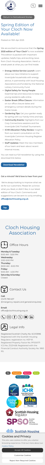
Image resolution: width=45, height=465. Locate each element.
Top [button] (5, 207)
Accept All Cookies (23, 450)
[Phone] (3, 317)
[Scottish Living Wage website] (14, 402)
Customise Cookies (22, 455)
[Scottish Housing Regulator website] (22, 412)
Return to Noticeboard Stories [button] (17, 17)
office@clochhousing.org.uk (14, 199)
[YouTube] (26, 317)
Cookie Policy (8, 446)
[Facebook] (14, 317)
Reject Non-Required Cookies (23, 460)
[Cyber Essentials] (14, 389)
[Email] (9, 317)
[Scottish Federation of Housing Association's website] (30, 402)
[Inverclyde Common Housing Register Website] (27, 389)
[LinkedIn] (31, 317)
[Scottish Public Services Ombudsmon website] (22, 421)
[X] (20, 317)
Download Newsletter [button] (13, 165)
